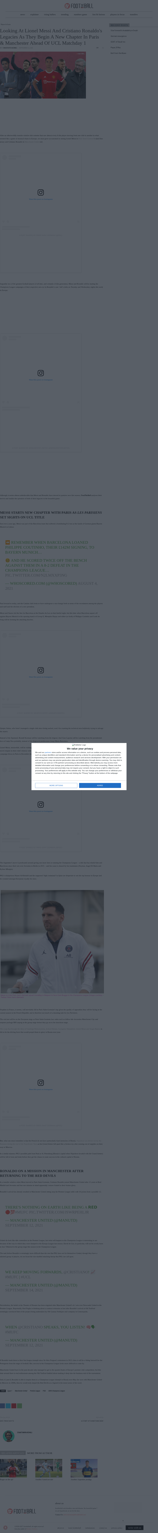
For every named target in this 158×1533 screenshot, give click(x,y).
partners (48, 752)
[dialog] (79, 766)
